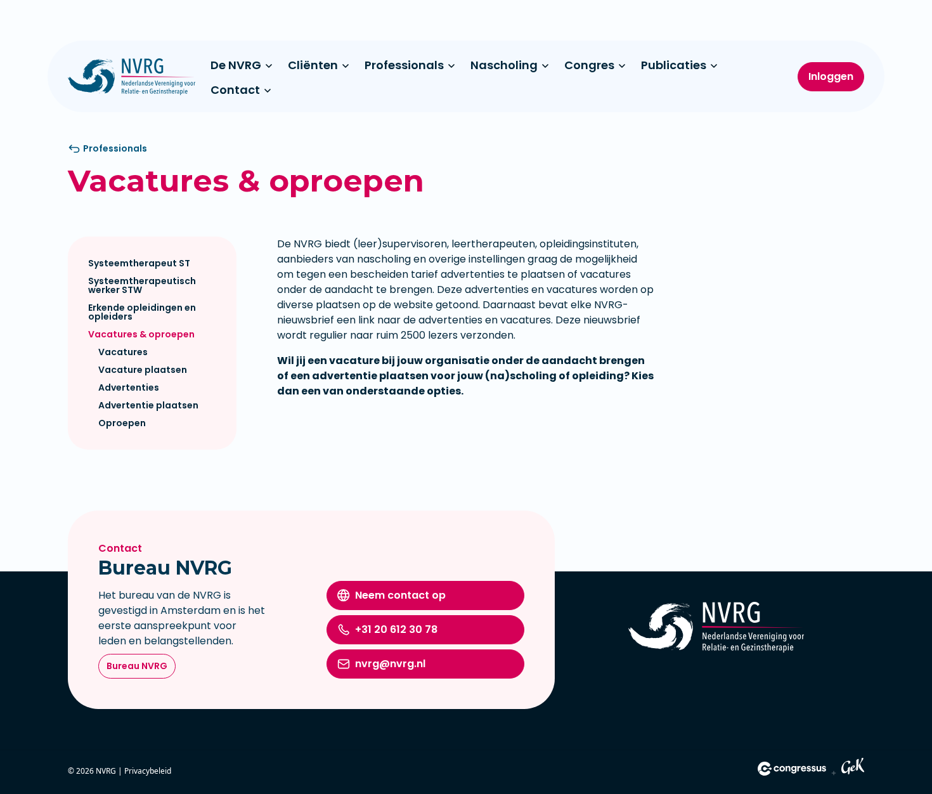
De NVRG (235, 65)
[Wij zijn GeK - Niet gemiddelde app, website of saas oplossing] (852, 768)
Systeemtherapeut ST (139, 263)
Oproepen (122, 423)
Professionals (404, 65)
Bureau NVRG (137, 666)
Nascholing (504, 65)
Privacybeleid (147, 770)
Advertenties (128, 387)
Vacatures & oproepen (141, 334)
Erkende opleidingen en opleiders (142, 312)
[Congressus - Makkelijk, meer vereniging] (792, 769)
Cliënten (313, 65)
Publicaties (673, 65)
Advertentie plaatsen (148, 405)
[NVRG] (131, 76)
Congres (589, 65)
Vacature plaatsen (142, 369)
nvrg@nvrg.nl (390, 663)
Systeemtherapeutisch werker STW (142, 285)
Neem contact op (400, 595)
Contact (235, 90)
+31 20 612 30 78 (396, 629)
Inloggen (830, 76)
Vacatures (123, 352)
